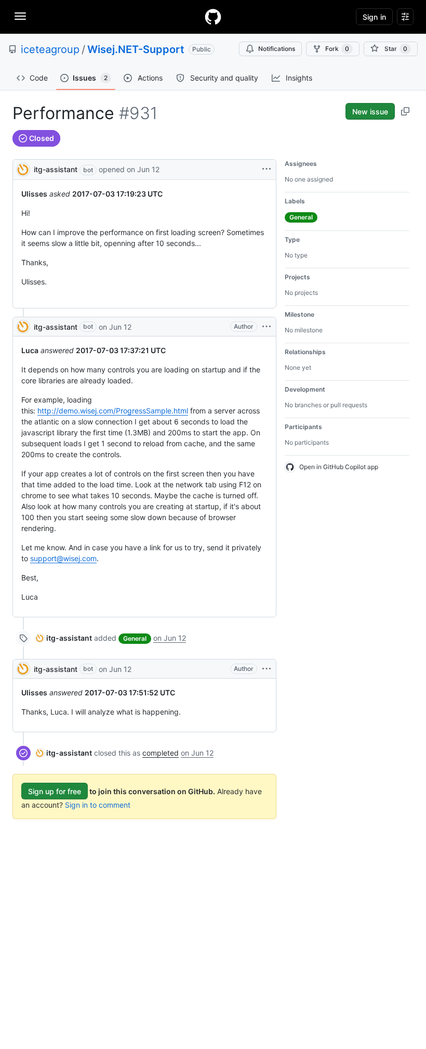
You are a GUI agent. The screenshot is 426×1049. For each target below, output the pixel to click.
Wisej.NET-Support (135, 49)
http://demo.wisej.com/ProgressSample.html (112, 410)
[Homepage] (213, 16)
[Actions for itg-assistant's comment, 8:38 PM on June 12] (266, 326)
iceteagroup (50, 49)
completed (160, 752)
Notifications (276, 49)
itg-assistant (55, 169)
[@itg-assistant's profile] (23, 168)
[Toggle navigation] (20, 16)
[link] (64, 637)
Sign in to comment (97, 804)
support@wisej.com (63, 558)
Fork (337, 49)
